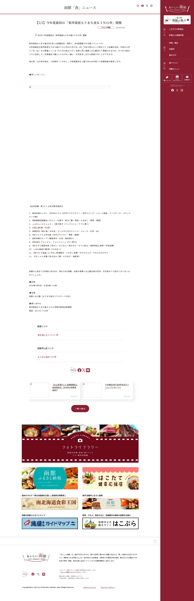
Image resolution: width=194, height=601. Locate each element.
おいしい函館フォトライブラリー (71, 572)
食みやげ (172, 55)
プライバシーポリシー (107, 587)
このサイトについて (176, 85)
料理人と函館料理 (176, 35)
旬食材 (171, 49)
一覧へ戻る (80, 408)
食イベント (173, 62)
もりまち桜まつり (46, 356)
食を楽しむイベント (47, 334)
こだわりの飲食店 (176, 29)
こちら (42, 74)
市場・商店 (173, 42)
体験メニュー (174, 68)
